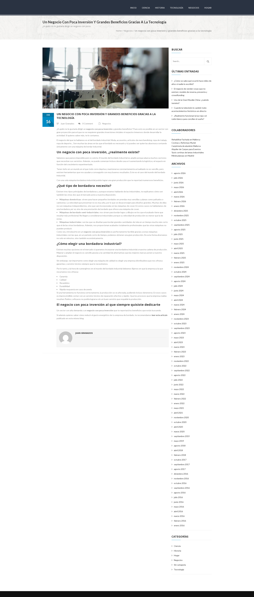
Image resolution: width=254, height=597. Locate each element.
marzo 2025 (179, 253)
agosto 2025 (180, 229)
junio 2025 (178, 239)
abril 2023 (178, 342)
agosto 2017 (180, 469)
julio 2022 (178, 380)
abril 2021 (178, 412)
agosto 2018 (180, 445)
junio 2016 (178, 502)
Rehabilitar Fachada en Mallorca (186, 139)
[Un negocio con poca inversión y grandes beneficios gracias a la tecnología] (105, 78)
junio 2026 (178, 182)
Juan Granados (84, 333)
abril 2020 (178, 427)
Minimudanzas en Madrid (183, 155)
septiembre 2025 (182, 225)
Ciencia (146, 7)
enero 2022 (179, 403)
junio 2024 (178, 290)
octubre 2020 (180, 422)
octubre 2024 (180, 272)
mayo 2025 (179, 243)
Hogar (208, 7)
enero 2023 (179, 356)
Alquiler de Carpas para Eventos (186, 149)
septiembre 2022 (182, 370)
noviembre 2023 (181, 319)
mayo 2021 (179, 408)
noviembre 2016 (181, 478)
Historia (160, 7)
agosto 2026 (180, 173)
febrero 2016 (180, 520)
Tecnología (176, 7)
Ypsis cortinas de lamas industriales (188, 152)
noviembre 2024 (181, 267)
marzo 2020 (179, 431)
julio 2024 (178, 286)
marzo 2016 (179, 516)
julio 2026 (178, 178)
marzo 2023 (179, 347)
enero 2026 (179, 206)
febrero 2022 (180, 398)
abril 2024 (178, 300)
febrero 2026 (180, 201)
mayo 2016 (179, 506)
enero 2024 (179, 314)
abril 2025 (178, 248)
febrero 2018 (180, 455)
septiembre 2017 (182, 464)
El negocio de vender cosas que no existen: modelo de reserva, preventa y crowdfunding (189, 91)
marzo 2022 (179, 394)
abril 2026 (178, 192)
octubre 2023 (180, 323)
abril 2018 (178, 450)
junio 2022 (178, 384)
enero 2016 (179, 525)
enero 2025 (179, 262)
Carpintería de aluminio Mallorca (186, 146)
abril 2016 (178, 511)
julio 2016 (178, 497)
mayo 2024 (179, 295)
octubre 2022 (180, 365)
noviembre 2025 (181, 215)
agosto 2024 (180, 281)
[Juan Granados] (65, 338)
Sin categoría (180, 565)
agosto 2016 (180, 492)
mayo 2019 (179, 441)
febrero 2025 (180, 257)
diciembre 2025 (181, 210)
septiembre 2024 (182, 276)
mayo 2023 (179, 337)
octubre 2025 (180, 220)
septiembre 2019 (182, 436)
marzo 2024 (179, 304)
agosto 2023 (180, 333)
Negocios (193, 7)
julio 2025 (178, 234)
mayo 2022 (179, 389)
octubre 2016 (180, 483)
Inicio (133, 7)
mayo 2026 (179, 187)
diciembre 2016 (181, 474)
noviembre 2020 (181, 417)
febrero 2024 (180, 309)
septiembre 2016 (182, 488)
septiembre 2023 (182, 328)
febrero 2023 (180, 351)
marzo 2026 (179, 196)
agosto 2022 (180, 375)
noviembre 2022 (181, 361)
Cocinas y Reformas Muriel (184, 143)
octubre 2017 (180, 459)
